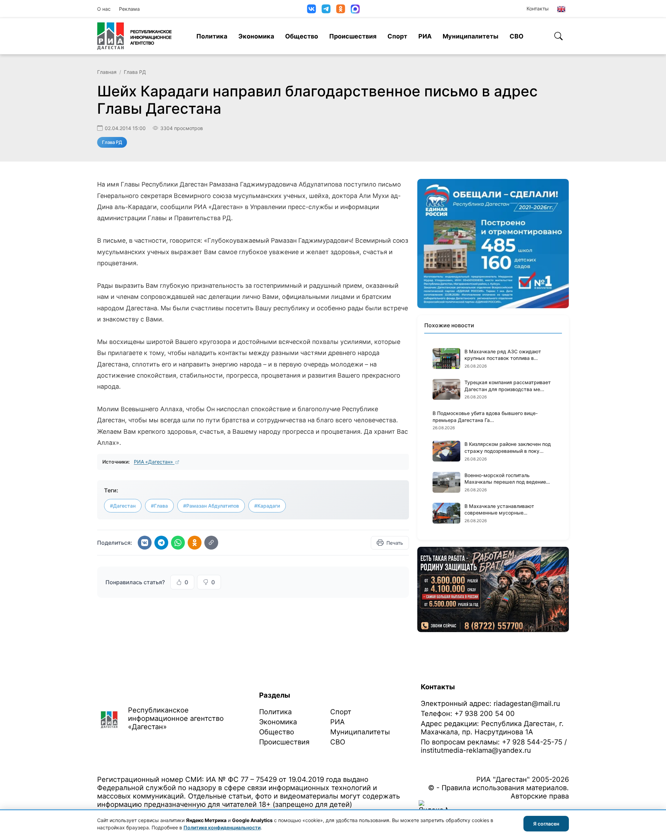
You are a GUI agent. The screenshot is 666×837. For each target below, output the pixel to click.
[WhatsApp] (178, 543)
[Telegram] (326, 9)
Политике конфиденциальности (222, 827)
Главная (107, 72)
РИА (425, 36)
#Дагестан (123, 506)
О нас (104, 9)
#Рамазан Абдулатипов (211, 506)
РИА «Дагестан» (154, 462)
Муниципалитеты (470, 36)
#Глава (159, 506)
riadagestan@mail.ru (527, 703)
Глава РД (135, 72)
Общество (301, 36)
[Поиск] (558, 36)
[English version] (561, 9)
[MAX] (355, 9)
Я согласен (546, 824)
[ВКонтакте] (311, 9)
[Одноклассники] (341, 9)
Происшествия (352, 36)
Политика (211, 36)
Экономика (256, 36)
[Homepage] (134, 36)
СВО (516, 36)
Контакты (538, 8)
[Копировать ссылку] (211, 543)
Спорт (397, 36)
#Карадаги (267, 506)
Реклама (129, 9)
